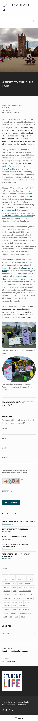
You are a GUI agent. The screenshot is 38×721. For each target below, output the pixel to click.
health (14, 591)
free (25, 587)
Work (16, 617)
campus (12, 579)
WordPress (6, 705)
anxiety (12, 576)
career (19, 579)
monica (13, 108)
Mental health (7, 598)
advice (5, 576)
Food (20, 587)
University (14, 613)
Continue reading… (7, 524)
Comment (6, 428)
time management (24, 609)
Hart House (6, 591)
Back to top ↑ (21, 705)
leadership (6, 594)
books (5, 579)
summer (13, 609)
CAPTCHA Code (7, 491)
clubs (29, 579)
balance (30, 576)
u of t (5, 617)
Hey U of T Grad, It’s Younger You (15, 529)
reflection (6, 602)
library (22, 594)
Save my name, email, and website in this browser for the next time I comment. (16, 471)
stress (27, 602)
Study (14, 606)
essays (14, 583)
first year (6, 587)
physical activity (27, 598)
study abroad (23, 606)
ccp (24, 579)
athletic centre (21, 576)
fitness (14, 587)
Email (4, 448)
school (14, 602)
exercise (27, 583)
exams (20, 583)
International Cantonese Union (14, 169)
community (6, 583)
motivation (17, 598)
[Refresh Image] (22, 479)
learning (15, 594)
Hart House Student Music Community (17, 216)
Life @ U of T (19, 5)
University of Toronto (26, 613)
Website (5, 458)
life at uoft (30, 594)
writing (23, 617)
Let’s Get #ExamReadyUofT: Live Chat (16, 537)
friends (32, 587)
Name (4, 438)
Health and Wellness (25, 591)
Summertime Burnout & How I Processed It (19, 521)
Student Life (6, 606)
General (16, 112)
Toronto (6, 613)
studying (6, 609)
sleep (20, 602)
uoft (11, 617)
